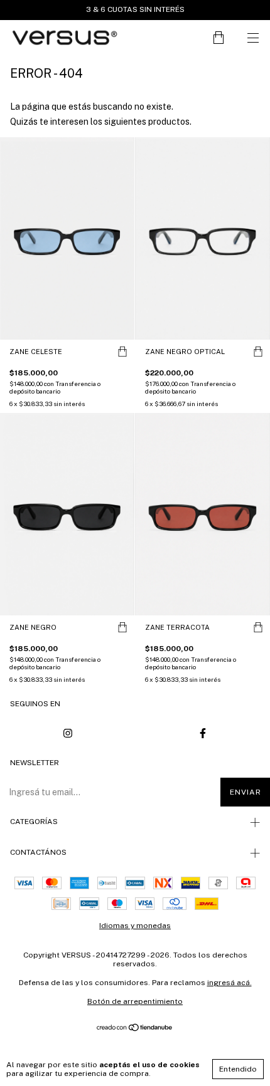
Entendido (238, 1069)
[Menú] (252, 38)
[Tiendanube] (135, 1028)
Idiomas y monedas (135, 925)
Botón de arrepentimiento (135, 1001)
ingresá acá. (229, 982)
